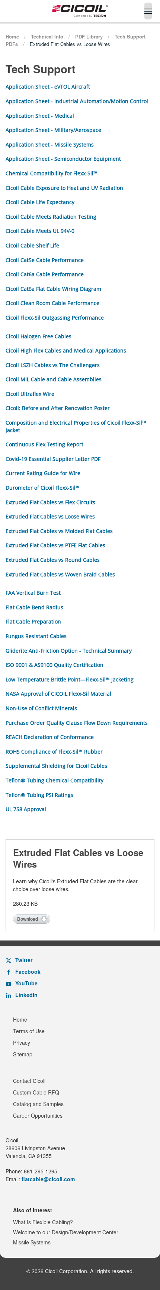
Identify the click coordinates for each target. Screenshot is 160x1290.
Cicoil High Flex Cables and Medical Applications (66, 350)
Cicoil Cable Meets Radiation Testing (51, 216)
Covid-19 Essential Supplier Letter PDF (53, 458)
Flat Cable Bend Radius (34, 607)
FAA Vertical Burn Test (33, 592)
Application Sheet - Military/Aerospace (53, 129)
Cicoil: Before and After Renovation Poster (58, 408)
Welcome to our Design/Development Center (65, 1232)
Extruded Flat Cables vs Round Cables (53, 559)
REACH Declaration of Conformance (50, 737)
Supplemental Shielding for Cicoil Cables (56, 765)
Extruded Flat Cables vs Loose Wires (50, 516)
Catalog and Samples (38, 1104)
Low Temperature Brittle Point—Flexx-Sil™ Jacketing (70, 679)
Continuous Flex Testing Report (44, 444)
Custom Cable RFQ (36, 1092)
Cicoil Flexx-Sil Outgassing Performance (55, 317)
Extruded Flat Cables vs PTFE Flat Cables (55, 545)
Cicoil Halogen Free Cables (38, 336)
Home (20, 1019)
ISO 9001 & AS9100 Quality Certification (54, 664)
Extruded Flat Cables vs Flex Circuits (50, 502)
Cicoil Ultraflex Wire (30, 393)
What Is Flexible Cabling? (43, 1222)
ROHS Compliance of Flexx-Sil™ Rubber (54, 751)
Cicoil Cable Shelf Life (32, 245)
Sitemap (22, 1054)
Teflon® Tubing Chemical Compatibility (54, 780)
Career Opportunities (38, 1115)
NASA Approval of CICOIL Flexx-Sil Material (58, 693)
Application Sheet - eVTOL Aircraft (48, 86)
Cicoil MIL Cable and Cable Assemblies (54, 379)
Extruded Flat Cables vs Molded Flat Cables (59, 531)
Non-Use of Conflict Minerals (41, 708)
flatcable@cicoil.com (48, 1179)
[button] (148, 11)
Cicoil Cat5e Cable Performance (45, 260)
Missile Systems (32, 1242)
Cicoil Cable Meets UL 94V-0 (40, 230)
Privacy (21, 1042)
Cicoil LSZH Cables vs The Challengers (53, 365)
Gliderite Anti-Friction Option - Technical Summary (69, 650)
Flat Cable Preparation (33, 621)
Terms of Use (29, 1031)
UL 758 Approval (26, 809)
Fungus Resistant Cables (36, 636)
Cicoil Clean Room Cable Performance (52, 303)
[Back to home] (80, 11)
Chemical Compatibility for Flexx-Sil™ (51, 173)
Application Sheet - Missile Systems (50, 144)
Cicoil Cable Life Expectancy (40, 202)
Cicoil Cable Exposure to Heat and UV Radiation (64, 187)
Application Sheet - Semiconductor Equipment (63, 158)
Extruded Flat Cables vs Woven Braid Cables (60, 574)
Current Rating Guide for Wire (43, 473)
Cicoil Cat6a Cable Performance (45, 274)
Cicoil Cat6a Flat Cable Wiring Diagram (53, 288)
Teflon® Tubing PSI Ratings (39, 794)
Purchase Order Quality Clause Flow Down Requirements (77, 722)
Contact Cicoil (29, 1080)
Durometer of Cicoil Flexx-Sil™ (43, 487)
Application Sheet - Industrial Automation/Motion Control (77, 101)
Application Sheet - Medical (40, 115)
